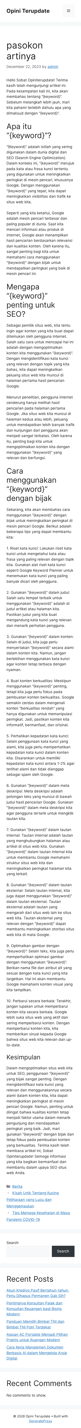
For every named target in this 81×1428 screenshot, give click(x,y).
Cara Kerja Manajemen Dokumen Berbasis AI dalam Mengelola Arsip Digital (36, 1352)
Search (12, 1243)
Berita (17, 1186)
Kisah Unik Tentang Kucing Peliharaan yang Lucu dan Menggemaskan (32, 1199)
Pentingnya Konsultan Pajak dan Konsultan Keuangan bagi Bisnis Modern (34, 1308)
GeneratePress (40, 1421)
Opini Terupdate (28, 11)
